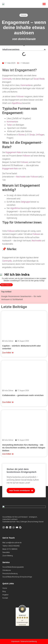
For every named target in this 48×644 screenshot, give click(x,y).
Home (4, 588)
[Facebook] (7, 527)
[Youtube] (17, 527)
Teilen (9, 125)
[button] (44, 4)
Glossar (23, 15)
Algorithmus (17, 103)
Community (7, 79)
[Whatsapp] (14, 527)
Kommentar (25, 85)
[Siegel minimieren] (28, 609)
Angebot (5, 595)
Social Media (39, 79)
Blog (4, 591)
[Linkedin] (10, 527)
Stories (21, 134)
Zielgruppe (25, 202)
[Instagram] (3, 527)
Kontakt (5, 598)
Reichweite (21, 176)
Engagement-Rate (13, 152)
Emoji (31, 134)
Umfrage (39, 134)
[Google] (20, 527)
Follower (20, 96)
